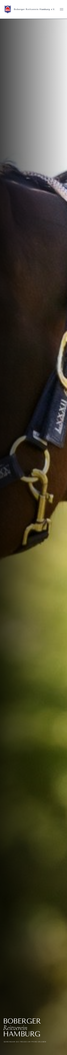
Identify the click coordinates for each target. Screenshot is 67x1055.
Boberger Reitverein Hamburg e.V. (34, 9)
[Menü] (61, 9)
